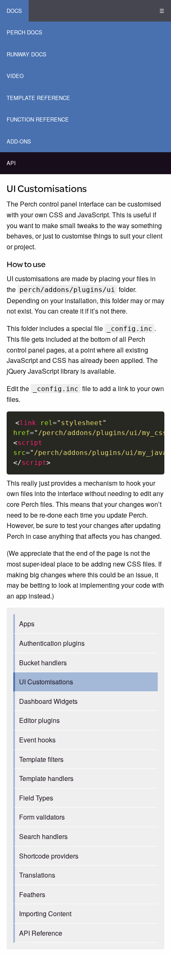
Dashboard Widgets (48, 701)
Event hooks (37, 739)
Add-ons (19, 141)
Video (15, 76)
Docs (14, 11)
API (11, 163)
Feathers (32, 894)
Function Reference (38, 119)
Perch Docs (24, 32)
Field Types (36, 798)
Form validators (42, 817)
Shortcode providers (48, 856)
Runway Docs (26, 54)
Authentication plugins (52, 643)
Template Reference (38, 98)
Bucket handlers (43, 662)
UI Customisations (46, 681)
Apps (26, 623)
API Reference (40, 933)
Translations (37, 875)
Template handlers (46, 778)
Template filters (41, 759)
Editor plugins (39, 720)
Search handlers (43, 836)
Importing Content (45, 913)
